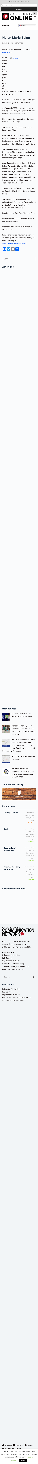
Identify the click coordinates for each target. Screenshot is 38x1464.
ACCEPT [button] (23, 1460)
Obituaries (19, 43)
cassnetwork (7, 52)
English (23, 25)
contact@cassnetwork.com (13, 969)
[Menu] (35, 17)
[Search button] (33, 259)
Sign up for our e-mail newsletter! (19, 2)
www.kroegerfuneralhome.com (14, 243)
